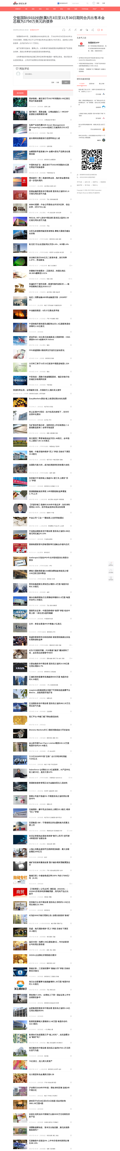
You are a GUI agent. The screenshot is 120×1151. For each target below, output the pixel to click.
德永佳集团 (53, 605)
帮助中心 (95, 185)
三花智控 (53, 976)
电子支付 (47, 406)
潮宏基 (46, 897)
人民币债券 (42, 393)
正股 (51, 279)
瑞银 (61, 459)
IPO (50, 420)
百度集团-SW (58, 830)
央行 (54, 186)
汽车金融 (50, 305)
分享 (92, 30)
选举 (51, 473)
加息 (57, 1135)
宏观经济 (18, 9)
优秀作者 (91, 83)
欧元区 (62, 252)
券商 (54, 844)
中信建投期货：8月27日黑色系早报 (44, 310)
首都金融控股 (54, 199)
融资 (36, 393)
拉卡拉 (46, 420)
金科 (48, 592)
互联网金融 (85, 9)
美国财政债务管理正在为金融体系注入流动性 (48, 783)
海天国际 (49, 936)
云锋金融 (47, 120)
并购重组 (51, 526)
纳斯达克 (49, 698)
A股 (26, 9)
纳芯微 (46, 1056)
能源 (76, 9)
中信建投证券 (57, 305)
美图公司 (49, 804)
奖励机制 (103, 182)
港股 (33, 9)
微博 (81, 30)
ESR (51, 133)
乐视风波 (52, 777)
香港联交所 (50, 830)
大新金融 (53, 671)
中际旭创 (49, 385)
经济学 (52, 252)
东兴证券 (58, 212)
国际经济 (52, 645)
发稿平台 (95, 182)
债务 (48, 950)
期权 (52, 358)
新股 (48, 433)
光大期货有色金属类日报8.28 (41, 1074)
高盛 (60, 645)
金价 (60, 658)
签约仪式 (47, 552)
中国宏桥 (47, 618)
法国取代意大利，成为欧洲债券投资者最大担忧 (49, 465)
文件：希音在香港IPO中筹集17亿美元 (45, 624)
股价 (56, 433)
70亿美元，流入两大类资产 (40, 1061)
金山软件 (52, 751)
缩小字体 (69, 30)
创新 (48, 1148)
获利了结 (55, 658)
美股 (40, 9)
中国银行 (55, 1122)
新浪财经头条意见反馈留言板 (88, 174)
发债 (56, 239)
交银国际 (53, 817)
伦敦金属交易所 (55, 870)
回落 (63, 658)
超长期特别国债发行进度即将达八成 (44, 138)
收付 (45, 857)
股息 (48, 371)
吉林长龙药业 (48, 1122)
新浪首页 (111, 565)
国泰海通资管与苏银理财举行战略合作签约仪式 (49, 544)
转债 (48, 279)
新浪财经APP (64, 3)
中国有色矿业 (51, 173)
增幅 (50, 897)
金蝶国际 (53, 159)
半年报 (50, 1095)
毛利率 (57, 446)
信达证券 (52, 212)
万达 (48, 133)
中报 (52, 512)
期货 (68, 9)
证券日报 (49, 146)
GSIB (53, 579)
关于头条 (79, 182)
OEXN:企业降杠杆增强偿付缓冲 (42, 955)
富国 (56, 645)
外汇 (57, 738)
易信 (51, 406)
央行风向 (47, 186)
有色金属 (50, 1082)
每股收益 (52, 446)
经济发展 (49, 1135)
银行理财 (54, 923)
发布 (66, 82)
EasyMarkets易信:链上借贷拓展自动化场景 (48, 399)
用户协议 (87, 185)
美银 (57, 976)
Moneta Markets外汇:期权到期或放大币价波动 (49, 730)
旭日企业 (52, 989)
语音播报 (63, 30)
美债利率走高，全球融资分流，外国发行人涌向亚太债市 (37, 390)
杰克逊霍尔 (53, 1042)
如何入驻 (87, 182)
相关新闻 (20, 93)
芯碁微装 (52, 1148)
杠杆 (54, 963)
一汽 (48, 212)
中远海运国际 (48, 539)
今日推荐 (81, 83)
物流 (48, 345)
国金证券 (53, 1003)
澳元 (54, 1135)
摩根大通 (50, 1029)
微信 (86, 30)
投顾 (54, 292)
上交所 (62, 526)
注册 (103, 3)
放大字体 (75, 30)
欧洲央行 (60, 1042)
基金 (47, 9)
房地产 (95, 9)
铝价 (51, 618)
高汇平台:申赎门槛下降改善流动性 (44, 717)
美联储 (49, 579)
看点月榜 (101, 83)
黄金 (61, 9)
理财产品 (59, 923)
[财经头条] (20, 3)
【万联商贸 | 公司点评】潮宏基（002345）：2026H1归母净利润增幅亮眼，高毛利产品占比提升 (49, 891)
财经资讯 (47, 159)
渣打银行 (53, 120)
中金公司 (56, 526)
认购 (49, 106)
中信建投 (52, 318)
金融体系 (51, 791)
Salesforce (58, 777)
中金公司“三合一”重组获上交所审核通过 (46, 518)
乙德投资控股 (54, 685)
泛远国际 (49, 711)
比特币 (56, 1069)
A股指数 (52, 433)
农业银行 (54, 265)
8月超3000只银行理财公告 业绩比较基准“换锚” (49, 915)
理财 (54, 9)
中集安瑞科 (56, 459)
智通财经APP (34, 30)
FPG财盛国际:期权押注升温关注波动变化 (46, 350)
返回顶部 (111, 587)
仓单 (61, 870)
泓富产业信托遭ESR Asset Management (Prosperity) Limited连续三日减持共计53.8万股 (49, 127)
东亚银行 (53, 486)
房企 (51, 950)
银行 (49, 265)
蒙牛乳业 (59, 817)
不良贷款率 (54, 764)
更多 (102, 9)
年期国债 (61, 499)
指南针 (49, 512)
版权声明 (79, 185)
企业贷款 (56, 252)
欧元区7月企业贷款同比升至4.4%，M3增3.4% (49, 244)
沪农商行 (55, 1095)
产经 (48, 318)
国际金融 (49, 658)
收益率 (58, 292)
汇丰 (57, 486)
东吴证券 (49, 844)
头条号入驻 (81, 38)
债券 (45, 106)
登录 (52, 82)
